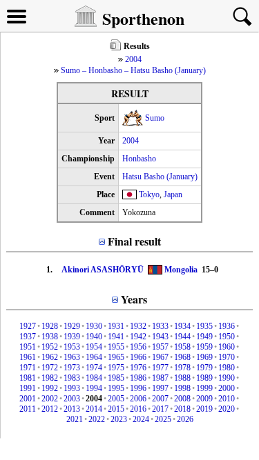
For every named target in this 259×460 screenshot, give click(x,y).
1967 (160, 357)
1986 (138, 378)
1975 (116, 367)
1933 (160, 326)
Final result (134, 241)
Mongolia (181, 269)
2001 (27, 398)
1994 (94, 388)
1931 (116, 326)
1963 (72, 357)
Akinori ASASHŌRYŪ (102, 269)
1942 (138, 336)
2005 (116, 398)
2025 (163, 419)
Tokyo (149, 194)
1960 (226, 347)
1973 (72, 367)
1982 (49, 378)
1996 (138, 388)
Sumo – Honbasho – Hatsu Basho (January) (133, 70)
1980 (226, 367)
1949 (204, 336)
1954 (94, 347)
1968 (182, 357)
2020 (226, 409)
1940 (94, 336)
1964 (94, 357)
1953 (72, 347)
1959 (204, 347)
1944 (182, 336)
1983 (72, 378)
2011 (27, 409)
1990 (226, 378)
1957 (160, 347)
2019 (204, 409)
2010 (226, 398)
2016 (138, 409)
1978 (182, 367)
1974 (94, 367)
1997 (160, 388)
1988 (182, 378)
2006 (138, 398)
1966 (138, 357)
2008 (182, 398)
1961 (27, 357)
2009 (204, 398)
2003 (72, 398)
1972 (49, 367)
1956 (138, 347)
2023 (119, 419)
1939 (72, 336)
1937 (27, 336)
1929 (72, 326)
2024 (141, 419)
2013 (72, 409)
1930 (94, 326)
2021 (74, 419)
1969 (204, 357)
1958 (182, 347)
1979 (204, 367)
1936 (226, 326)
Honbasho (139, 158)
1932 (138, 326)
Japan (173, 194)
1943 (160, 336)
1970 (226, 357)
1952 (49, 347)
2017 (160, 409)
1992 (49, 388)
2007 (160, 398)
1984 (94, 378)
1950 (226, 336)
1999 (204, 388)
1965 (116, 357)
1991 (27, 388)
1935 (204, 326)
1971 (27, 367)
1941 (116, 336)
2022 (96, 419)
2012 (49, 409)
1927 (27, 326)
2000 (226, 388)
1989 (204, 378)
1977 (160, 367)
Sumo (154, 118)
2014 (94, 409)
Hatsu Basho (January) (160, 176)
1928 (49, 326)
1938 (49, 336)
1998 (182, 388)
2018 (182, 409)
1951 (27, 347)
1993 (72, 388)
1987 (160, 378)
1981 (27, 378)
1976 (138, 367)
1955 (116, 347)
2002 (49, 398)
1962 (49, 357)
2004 (133, 59)
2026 (185, 419)
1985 (116, 378)
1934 (182, 326)
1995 (116, 388)
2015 (116, 409)
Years (134, 299)
